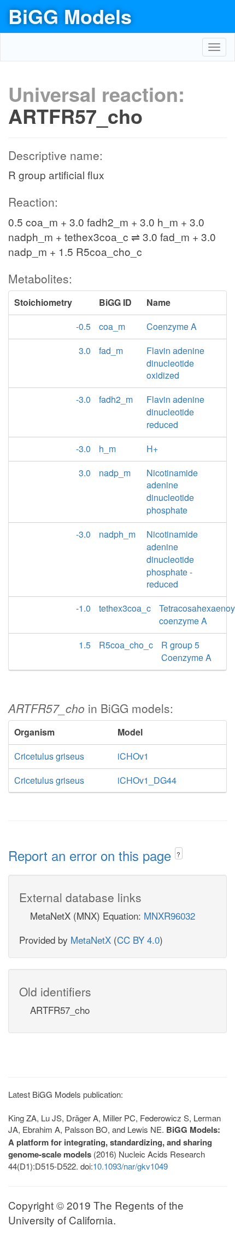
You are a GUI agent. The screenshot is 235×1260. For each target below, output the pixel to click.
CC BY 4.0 (138, 940)
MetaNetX (90, 940)
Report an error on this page (91, 855)
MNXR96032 (169, 915)
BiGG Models (70, 16)
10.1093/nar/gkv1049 (130, 1166)
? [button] (178, 854)
